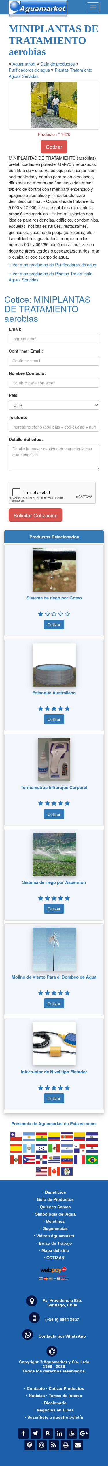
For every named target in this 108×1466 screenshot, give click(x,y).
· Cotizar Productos (65, 1388)
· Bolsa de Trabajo (54, 1243)
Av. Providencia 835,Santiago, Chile (62, 1302)
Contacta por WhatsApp (62, 1336)
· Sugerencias (54, 1228)
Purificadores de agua (29, 70)
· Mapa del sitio (54, 1250)
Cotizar (54, 146)
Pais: (14, 395)
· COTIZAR (54, 1257)
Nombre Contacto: (27, 373)
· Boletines (54, 1221)
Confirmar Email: (26, 351)
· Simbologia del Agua (54, 1214)
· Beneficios (54, 1192)
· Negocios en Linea (54, 1410)
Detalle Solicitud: (26, 439)
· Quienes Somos (54, 1207)
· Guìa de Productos (54, 1199)
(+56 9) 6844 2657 (62, 1319)
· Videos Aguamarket (54, 1235)
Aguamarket (23, 64)
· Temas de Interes (64, 1395)
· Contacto (34, 1388)
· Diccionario (54, 1402)
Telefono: (18, 417)
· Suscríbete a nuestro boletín (54, 1417)
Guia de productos (57, 64)
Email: (15, 329)
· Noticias (35, 1395)
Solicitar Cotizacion (36, 515)
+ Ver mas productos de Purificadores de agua (52, 264)
